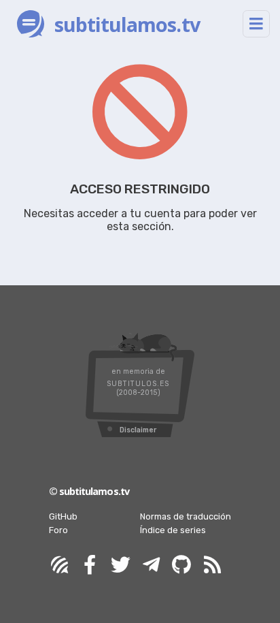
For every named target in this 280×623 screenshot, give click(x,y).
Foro (58, 530)
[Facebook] (90, 565)
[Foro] (59, 565)
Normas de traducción (185, 516)
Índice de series (173, 530)
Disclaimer (138, 430)
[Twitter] (120, 565)
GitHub (63, 516)
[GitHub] (181, 565)
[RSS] (212, 565)
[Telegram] (151, 565)
